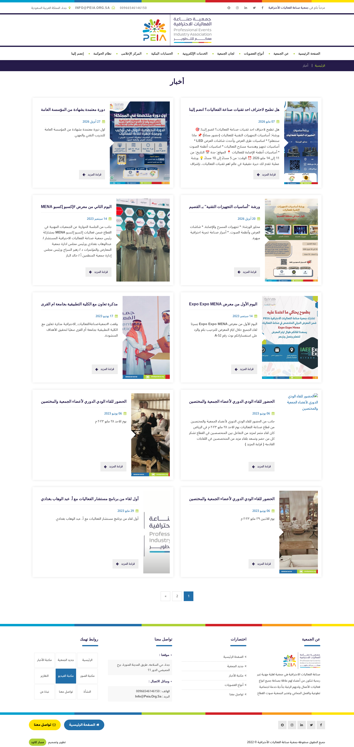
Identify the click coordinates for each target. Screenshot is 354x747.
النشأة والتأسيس (87, 693)
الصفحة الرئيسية (309, 53)
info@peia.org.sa (92, 8)
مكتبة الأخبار (236, 675)
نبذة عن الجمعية (44, 693)
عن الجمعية (281, 53)
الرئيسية (320, 65)
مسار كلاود (37, 742)
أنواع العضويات (254, 53)
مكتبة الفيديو (66, 675)
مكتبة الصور (87, 675)
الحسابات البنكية (162, 53)
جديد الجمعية (235, 666)
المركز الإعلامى (131, 53)
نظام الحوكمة (102, 53)
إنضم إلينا (77, 53)
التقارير (44, 675)
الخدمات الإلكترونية (195, 53)
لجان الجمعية (225, 53)
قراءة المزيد (269, 174)
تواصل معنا (236, 694)
